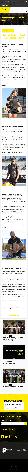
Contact (14, 461)
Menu (25, 11)
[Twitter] (6, 436)
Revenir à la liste (9, 30)
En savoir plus (24, 1)
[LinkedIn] (15, 436)
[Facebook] (2, 436)
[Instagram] (10, 436)
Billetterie (14, 464)
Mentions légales (14, 466)
